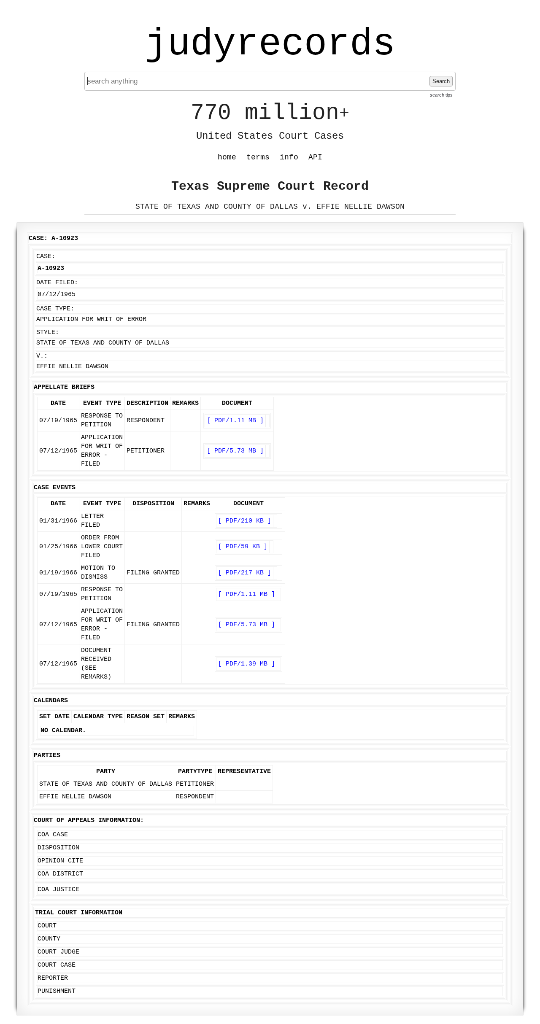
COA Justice (58, 889)
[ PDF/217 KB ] (244, 573)
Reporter (53, 978)
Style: (47, 332)
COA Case (53, 834)
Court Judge (58, 952)
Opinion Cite (60, 861)
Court (47, 926)
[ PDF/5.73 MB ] (235, 451)
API (315, 157)
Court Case (57, 965)
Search (441, 81)
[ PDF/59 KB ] (242, 546)
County (49, 939)
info (289, 157)
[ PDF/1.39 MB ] (246, 664)
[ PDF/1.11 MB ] (235, 420)
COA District (60, 874)
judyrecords (270, 44)
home (227, 157)
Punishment (57, 991)
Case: (45, 256)
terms (258, 157)
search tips (441, 94)
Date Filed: (57, 282)
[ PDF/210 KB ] (244, 521)
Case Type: (55, 309)
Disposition (58, 848)
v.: (42, 356)
